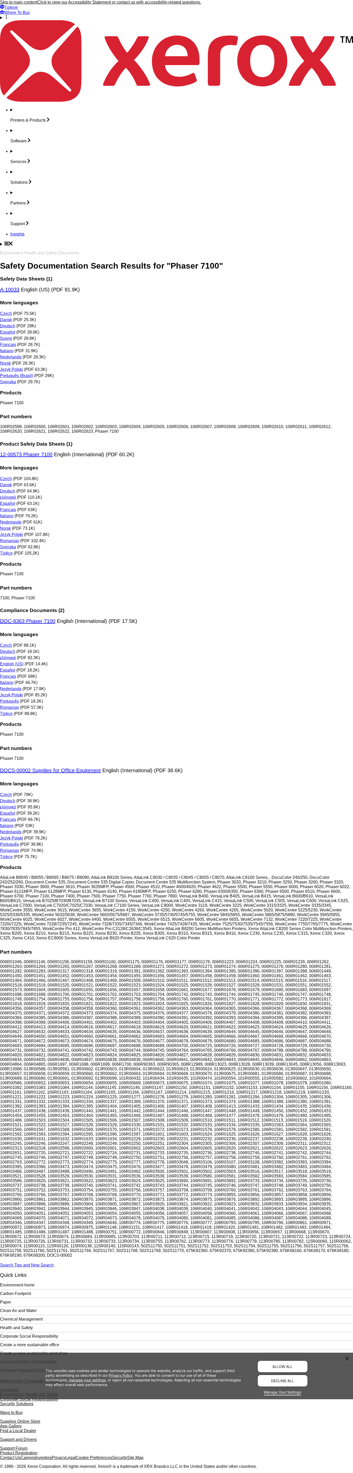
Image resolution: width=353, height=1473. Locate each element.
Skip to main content (18, 2)
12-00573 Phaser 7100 (26, 454)
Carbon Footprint (15, 1293)
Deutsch (7, 326)
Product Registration (18, 1453)
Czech (6, 313)
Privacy (58, 1457)
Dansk (6, 320)
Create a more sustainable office (29, 1345)
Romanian (9, 541)
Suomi (6, 338)
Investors (43, 1457)
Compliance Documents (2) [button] (32, 610)
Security (119, 1457)
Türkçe (6, 553)
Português (9, 701)
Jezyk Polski (11, 369)
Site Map (135, 1457)
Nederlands (10, 357)
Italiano (6, 351)
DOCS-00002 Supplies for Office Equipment (50, 770)
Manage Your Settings (282, 1392)
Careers (27, 1457)
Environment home (17, 1285)
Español (7, 332)
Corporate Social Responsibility (29, 1336)
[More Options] (176, 17)
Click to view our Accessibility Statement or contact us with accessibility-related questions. (119, 2)
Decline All (282, 1381)
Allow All (282, 1366)
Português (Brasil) (16, 375)
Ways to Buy (11, 1412)
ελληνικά (8, 497)
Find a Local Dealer (18, 1430)
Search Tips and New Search (27, 1265)
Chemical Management (21, 1319)
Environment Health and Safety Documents (39, 253)
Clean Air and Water (18, 1310)
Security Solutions (16, 1404)
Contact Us (10, 1457)
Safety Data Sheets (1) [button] (26, 279)
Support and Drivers (18, 1439)
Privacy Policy (121, 1375)
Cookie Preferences (94, 1457)
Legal (70, 1457)
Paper (5, 1302)
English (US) (12, 664)
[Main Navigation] (176, 244)
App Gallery (11, 1426)
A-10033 (9, 289)
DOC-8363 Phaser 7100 (27, 621)
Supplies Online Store (20, 1421)
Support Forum (13, 1448)
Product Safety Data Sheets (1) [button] (36, 444)
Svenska (8, 382)
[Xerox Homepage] (176, 100)
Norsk (5, 363)
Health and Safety (16, 1327)
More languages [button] (19, 302)
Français (8, 344)
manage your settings (87, 1380)
